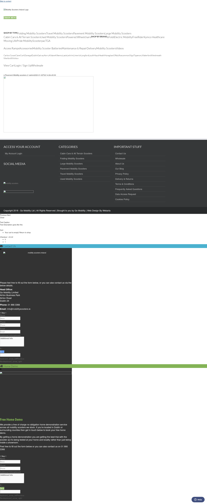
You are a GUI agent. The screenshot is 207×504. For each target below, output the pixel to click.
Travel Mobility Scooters (71, 173)
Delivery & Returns (124, 179)
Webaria (106, 210)
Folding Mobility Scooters (72, 158)
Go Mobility (80, 210)
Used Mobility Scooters (71, 179)
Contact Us (120, 153)
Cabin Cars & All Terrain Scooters (76, 153)
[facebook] (5, 172)
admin (31, 75)
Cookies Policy (122, 199)
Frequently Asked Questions (128, 189)
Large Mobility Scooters (71, 163)
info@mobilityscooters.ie (18, 308)
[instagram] (10, 172)
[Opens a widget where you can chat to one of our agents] (198, 500)
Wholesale (120, 158)
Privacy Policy (122, 173)
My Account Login (13, 153)
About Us (119, 163)
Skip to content (5, 1)
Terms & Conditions (124, 184)
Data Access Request (125, 194)
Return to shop (25, 232)
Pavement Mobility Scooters (73, 168)
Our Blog (119, 168)
